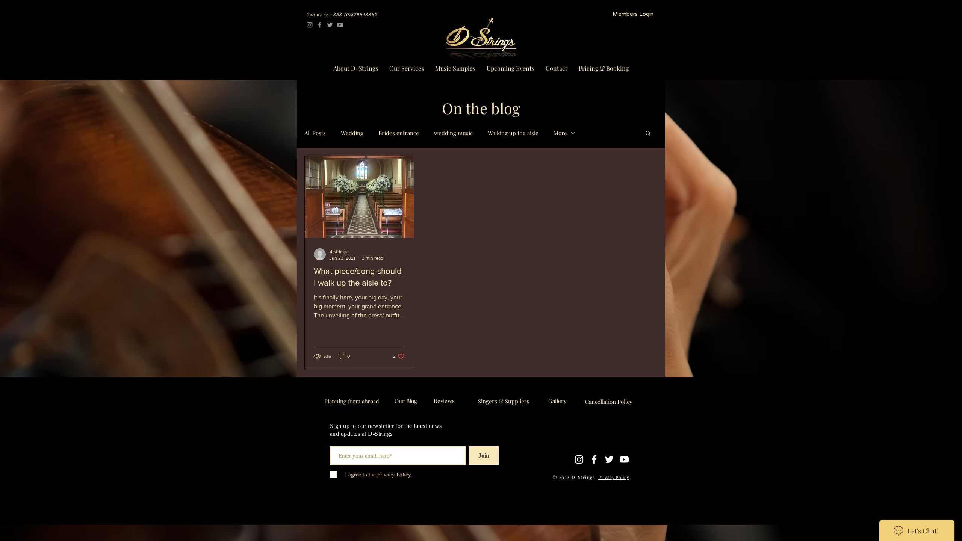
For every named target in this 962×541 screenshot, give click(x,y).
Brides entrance (398, 133)
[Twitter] (330, 25)
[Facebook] (320, 25)
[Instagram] (309, 25)
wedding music (453, 133)
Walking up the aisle (513, 133)
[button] (648, 134)
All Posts (315, 133)
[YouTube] (340, 25)
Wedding (352, 133)
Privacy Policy (613, 477)
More (560, 133)
